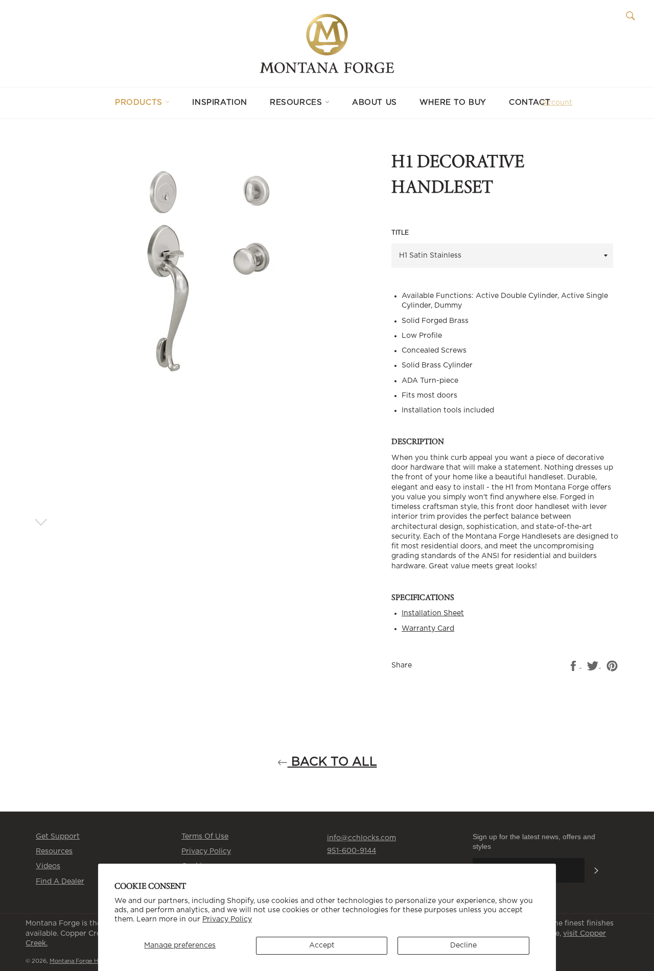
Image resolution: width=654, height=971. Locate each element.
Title (400, 232)
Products (140, 102)
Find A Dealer (60, 881)
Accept (322, 945)
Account (557, 102)
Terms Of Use (204, 836)
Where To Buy (452, 102)
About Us (374, 102)
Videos (48, 866)
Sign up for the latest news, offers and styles (534, 841)
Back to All (332, 762)
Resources (297, 102)
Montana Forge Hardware (86, 961)
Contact (529, 102)
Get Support (58, 836)
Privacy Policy (227, 919)
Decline (463, 945)
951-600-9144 (351, 850)
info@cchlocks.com (361, 838)
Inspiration (219, 102)
